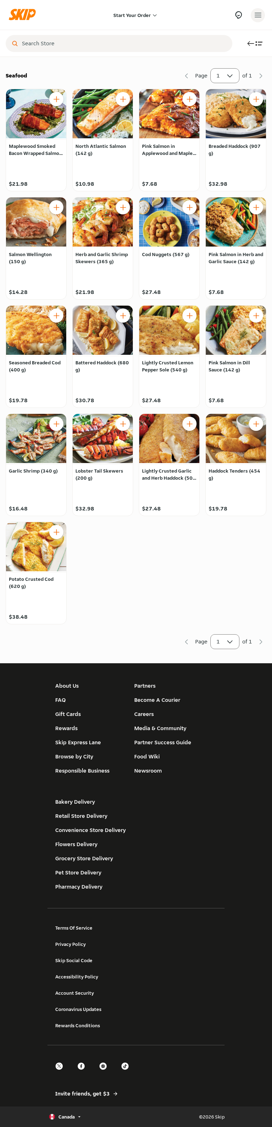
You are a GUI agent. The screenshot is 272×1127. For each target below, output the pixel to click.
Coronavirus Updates (78, 1009)
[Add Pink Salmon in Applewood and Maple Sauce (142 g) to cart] (189, 99)
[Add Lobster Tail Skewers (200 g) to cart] (123, 424)
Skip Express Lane (78, 742)
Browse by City (74, 756)
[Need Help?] (238, 15)
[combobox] (124, 43)
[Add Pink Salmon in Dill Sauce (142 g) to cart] (256, 315)
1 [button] (218, 75)
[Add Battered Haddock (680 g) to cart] (123, 315)
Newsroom (148, 770)
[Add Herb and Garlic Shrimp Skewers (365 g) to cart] (123, 207)
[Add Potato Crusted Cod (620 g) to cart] (56, 532)
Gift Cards (68, 714)
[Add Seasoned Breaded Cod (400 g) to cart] (56, 315)
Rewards (66, 728)
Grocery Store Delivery (84, 858)
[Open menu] (258, 15)
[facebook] (83, 1072)
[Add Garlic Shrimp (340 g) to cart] (56, 424)
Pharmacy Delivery (78, 886)
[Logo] (24, 15)
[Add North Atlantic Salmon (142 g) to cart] (123, 99)
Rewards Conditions (77, 1025)
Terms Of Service (73, 928)
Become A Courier (157, 700)
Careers (144, 714)
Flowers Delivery (76, 844)
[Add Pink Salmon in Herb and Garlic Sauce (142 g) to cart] (256, 207)
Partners (144, 685)
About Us (67, 685)
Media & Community (160, 728)
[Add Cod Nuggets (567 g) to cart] (189, 207)
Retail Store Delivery (81, 816)
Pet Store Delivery (78, 872)
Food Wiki (147, 756)
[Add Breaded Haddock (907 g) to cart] (256, 99)
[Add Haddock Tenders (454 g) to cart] (256, 424)
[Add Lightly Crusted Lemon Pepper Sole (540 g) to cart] (189, 315)
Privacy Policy (70, 944)
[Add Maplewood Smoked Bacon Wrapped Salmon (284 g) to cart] (56, 99)
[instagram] (105, 1072)
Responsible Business (82, 770)
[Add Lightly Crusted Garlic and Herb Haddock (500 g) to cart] (189, 424)
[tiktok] (127, 1072)
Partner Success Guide (162, 742)
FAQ (60, 700)
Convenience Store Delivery (90, 830)
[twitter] (61, 1072)
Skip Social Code (73, 960)
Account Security (74, 993)
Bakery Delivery (75, 801)
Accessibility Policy (76, 976)
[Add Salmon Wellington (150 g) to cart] (56, 207)
